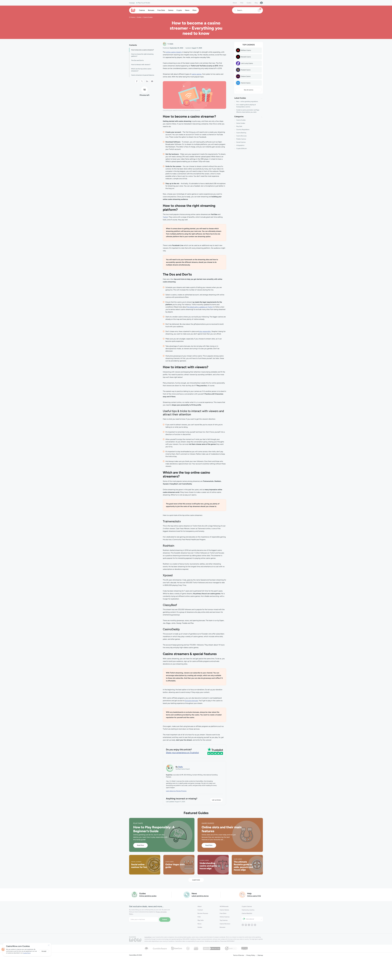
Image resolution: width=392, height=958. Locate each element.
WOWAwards (224, 906)
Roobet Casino (246, 70)
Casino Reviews (225, 924)
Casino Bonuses (241, 136)
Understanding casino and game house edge (208, 866)
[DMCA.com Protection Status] (211, 948)
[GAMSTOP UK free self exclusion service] (196, 948)
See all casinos (248, 90)
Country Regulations (242, 129)
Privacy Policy (250, 955)
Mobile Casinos (241, 139)
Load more (196, 880)
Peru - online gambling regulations (247, 101)
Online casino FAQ (254, 896)
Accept (44, 951)
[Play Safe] (261, 2)
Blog (256, 3)
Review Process (203, 913)
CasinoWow (147, 937)
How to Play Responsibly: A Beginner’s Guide (154, 829)
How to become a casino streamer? (142, 50)
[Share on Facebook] (137, 81)
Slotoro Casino (246, 76)
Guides (249, 3)
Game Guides (240, 123)
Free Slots (223, 913)
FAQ (241, 3)
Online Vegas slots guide (175, 865)
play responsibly (205, 331)
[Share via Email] (152, 81)
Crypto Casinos (247, 906)
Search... (240, 10)
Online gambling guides (147, 896)
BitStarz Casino (246, 50)
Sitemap (260, 955)
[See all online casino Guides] (134, 894)
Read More (140, 845)
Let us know (216, 800)
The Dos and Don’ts (137, 60)
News (199, 924)
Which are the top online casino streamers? (141, 70)
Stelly (171, 44)
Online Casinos (224, 917)
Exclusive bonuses (191, 701)
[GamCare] (176, 948)
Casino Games (224, 910)
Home (133, 17)
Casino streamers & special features (142, 75)
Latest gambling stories (200, 896)
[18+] (187, 948)
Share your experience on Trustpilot (182, 752)
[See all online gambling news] (186, 894)
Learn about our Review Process (176, 791)
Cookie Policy (27, 953)
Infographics (240, 145)
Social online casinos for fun (139, 865)
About (235, 3)
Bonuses (222, 927)
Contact (200, 910)
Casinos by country (248, 910)
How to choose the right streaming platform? (142, 55)
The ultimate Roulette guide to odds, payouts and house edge (243, 866)
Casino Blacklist (247, 913)
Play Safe (239, 126)
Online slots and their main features (222, 829)
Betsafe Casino (246, 57)
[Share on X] (142, 81)
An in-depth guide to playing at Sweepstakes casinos (246, 106)
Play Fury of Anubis (144, 3)
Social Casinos (241, 142)
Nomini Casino (245, 83)
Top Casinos (224, 920)
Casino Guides (148, 17)
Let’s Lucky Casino (247, 63)
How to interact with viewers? (140, 64)
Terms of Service (238, 955)
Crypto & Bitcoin (241, 148)
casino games (196, 74)
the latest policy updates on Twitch (200, 307)
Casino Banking (241, 133)
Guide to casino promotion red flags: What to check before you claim (247, 111)
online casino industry (174, 52)
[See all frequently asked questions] (242, 894)
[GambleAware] (160, 948)
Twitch (165, 217)
